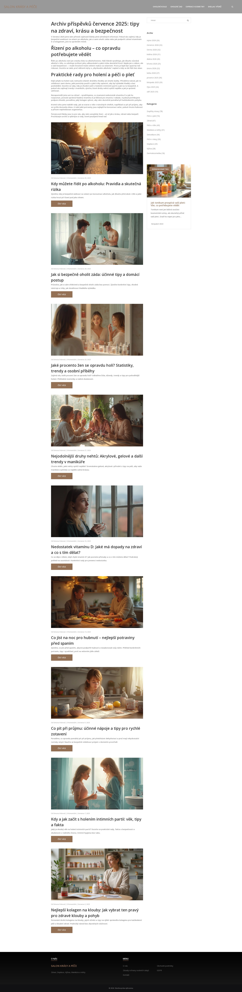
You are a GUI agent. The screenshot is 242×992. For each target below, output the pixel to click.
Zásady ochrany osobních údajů (136, 970)
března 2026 (154, 63)
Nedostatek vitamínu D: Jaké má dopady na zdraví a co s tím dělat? (96, 549)
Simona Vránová (59, 178)
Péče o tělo (153, 125)
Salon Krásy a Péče (20, 6)
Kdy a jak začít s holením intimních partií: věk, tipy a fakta (96, 822)
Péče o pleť (153, 116)
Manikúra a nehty (156, 130)
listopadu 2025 (154, 82)
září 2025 (152, 91)
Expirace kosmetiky (195, 6)
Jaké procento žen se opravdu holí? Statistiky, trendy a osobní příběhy (92, 368)
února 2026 (153, 68)
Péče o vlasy (154, 139)
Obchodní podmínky (165, 966)
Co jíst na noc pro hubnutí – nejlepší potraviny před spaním (92, 640)
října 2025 (153, 87)
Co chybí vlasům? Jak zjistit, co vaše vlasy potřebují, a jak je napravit (168, 204)
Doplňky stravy (155, 111)
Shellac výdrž (214, 6)
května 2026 (153, 54)
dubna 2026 (153, 59)
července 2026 (154, 45)
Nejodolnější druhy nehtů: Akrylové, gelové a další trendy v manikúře (97, 458)
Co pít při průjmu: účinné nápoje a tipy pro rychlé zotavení (95, 731)
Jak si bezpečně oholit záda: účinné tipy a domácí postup (95, 277)
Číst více (62, 204)
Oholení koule (160, 6)
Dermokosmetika (156, 153)
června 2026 (153, 49)
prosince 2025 (154, 77)
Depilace (152, 144)
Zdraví (151, 120)
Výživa (151, 148)
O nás (125, 966)
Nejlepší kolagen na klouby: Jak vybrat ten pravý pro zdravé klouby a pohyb (95, 912)
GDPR (159, 970)
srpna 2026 (153, 40)
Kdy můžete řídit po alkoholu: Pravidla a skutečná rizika (96, 186)
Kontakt (126, 975)
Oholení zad (176, 6)
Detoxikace (153, 134)
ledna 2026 (153, 73)
